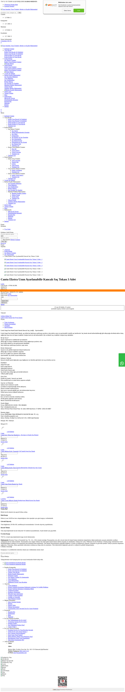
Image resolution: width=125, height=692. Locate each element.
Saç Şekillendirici (9, 80)
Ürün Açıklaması (9, 322)
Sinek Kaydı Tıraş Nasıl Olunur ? (17, 631)
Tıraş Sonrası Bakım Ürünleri (12, 68)
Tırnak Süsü (15, 196)
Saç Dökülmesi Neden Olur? (16, 625)
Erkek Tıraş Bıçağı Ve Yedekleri (13, 54)
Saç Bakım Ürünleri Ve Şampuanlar (18, 577)
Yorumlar (7, 325)
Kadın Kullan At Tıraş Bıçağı (12, 57)
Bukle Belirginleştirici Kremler (20, 132)
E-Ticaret (58, 689)
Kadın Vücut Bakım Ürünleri (12, 62)
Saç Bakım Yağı (16, 144)
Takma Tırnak (16, 195)
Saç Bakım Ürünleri (10, 60)
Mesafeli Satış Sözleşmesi (15, 594)
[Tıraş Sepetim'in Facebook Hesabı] (15, 562)
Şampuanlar (15, 136)
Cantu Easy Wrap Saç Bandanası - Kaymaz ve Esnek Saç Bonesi (19, 435)
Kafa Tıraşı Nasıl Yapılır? (15, 635)
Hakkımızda (7, 96)
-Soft (54, 689)
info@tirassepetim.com (20, 652)
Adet (2, 297)
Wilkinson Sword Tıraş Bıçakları (17, 582)
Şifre (2, 236)
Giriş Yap (3, 241)
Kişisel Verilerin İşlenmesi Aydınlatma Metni (21, 589)
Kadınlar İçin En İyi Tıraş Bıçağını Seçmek (20, 630)
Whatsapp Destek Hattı (11, 4)
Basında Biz (7, 101)
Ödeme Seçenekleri (10, 324)
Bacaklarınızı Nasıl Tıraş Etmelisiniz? (19, 638)
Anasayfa (7, 249)
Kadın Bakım (8, 58)
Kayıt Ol (3, 243)
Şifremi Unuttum (15, 239)
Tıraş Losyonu (16, 160)
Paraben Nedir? (12, 623)
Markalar (7, 103)
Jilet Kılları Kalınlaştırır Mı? (16, 640)
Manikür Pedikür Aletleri (19, 193)
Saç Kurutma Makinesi (11, 77)
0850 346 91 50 (24, 651)
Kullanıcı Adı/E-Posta (7, 232)
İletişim (6, 105)
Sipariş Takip (12, 605)
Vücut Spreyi (15, 150)
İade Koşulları (8, 327)
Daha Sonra (67, 10)
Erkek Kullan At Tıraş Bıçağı (12, 55)
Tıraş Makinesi (8, 78)
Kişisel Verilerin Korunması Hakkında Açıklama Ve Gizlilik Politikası (28, 587)
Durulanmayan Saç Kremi (19, 142)
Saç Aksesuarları (16, 139)
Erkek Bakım (8, 65)
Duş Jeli (14, 149)
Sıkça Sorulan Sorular (14, 602)
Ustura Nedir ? (12, 626)
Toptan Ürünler (8, 93)
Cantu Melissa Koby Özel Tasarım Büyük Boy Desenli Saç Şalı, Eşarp (21, 467)
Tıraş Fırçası (15, 165)
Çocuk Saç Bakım (9, 73)
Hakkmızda (11, 613)
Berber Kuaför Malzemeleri (12, 75)
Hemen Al (4, 302)
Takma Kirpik (8, 86)
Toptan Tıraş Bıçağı (13, 572)
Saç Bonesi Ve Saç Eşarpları (20, 137)
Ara (20, 12)
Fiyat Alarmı (18, 317)
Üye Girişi (7, 229)
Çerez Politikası (12, 585)
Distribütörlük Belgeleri (11, 100)
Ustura (14, 164)
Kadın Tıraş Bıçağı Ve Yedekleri (13, 52)
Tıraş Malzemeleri (13, 580)
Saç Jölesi (14, 134)
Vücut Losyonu (16, 152)
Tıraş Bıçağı (7, 50)
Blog (5, 95)
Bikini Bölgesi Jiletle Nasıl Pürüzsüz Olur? (20, 636)
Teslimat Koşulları (13, 590)
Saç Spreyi (15, 131)
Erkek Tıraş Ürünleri (10, 67)
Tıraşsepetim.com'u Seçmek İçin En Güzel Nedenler (23, 608)
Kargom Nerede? (9, 6)
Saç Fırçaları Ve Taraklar (11, 83)
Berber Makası (8, 82)
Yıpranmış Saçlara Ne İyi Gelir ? (17, 622)
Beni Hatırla (6, 239)
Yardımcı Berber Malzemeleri (12, 88)
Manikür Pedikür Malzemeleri (13, 85)
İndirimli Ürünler (9, 49)
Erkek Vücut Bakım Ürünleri (12, 70)
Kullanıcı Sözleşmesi (14, 592)
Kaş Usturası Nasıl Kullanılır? (16, 633)
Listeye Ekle (4, 317)
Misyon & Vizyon (9, 98)
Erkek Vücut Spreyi (17, 175)
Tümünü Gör (12, 126)
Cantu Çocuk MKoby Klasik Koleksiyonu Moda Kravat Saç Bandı (20, 500)
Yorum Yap (11, 317)
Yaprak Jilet (15, 162)
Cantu (2, 284)
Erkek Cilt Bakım (17, 170)
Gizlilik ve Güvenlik (14, 597)
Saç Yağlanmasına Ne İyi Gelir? (17, 620)
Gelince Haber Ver (6, 316)
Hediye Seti (7, 91)
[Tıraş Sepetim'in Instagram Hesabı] (15, 564)
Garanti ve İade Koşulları (15, 595)
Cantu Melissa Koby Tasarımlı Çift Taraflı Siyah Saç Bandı (18, 451)
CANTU (3, 499)
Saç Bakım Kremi (17, 140)
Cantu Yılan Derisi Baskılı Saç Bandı (11, 484)
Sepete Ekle (4, 300)
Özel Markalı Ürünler (14, 598)
